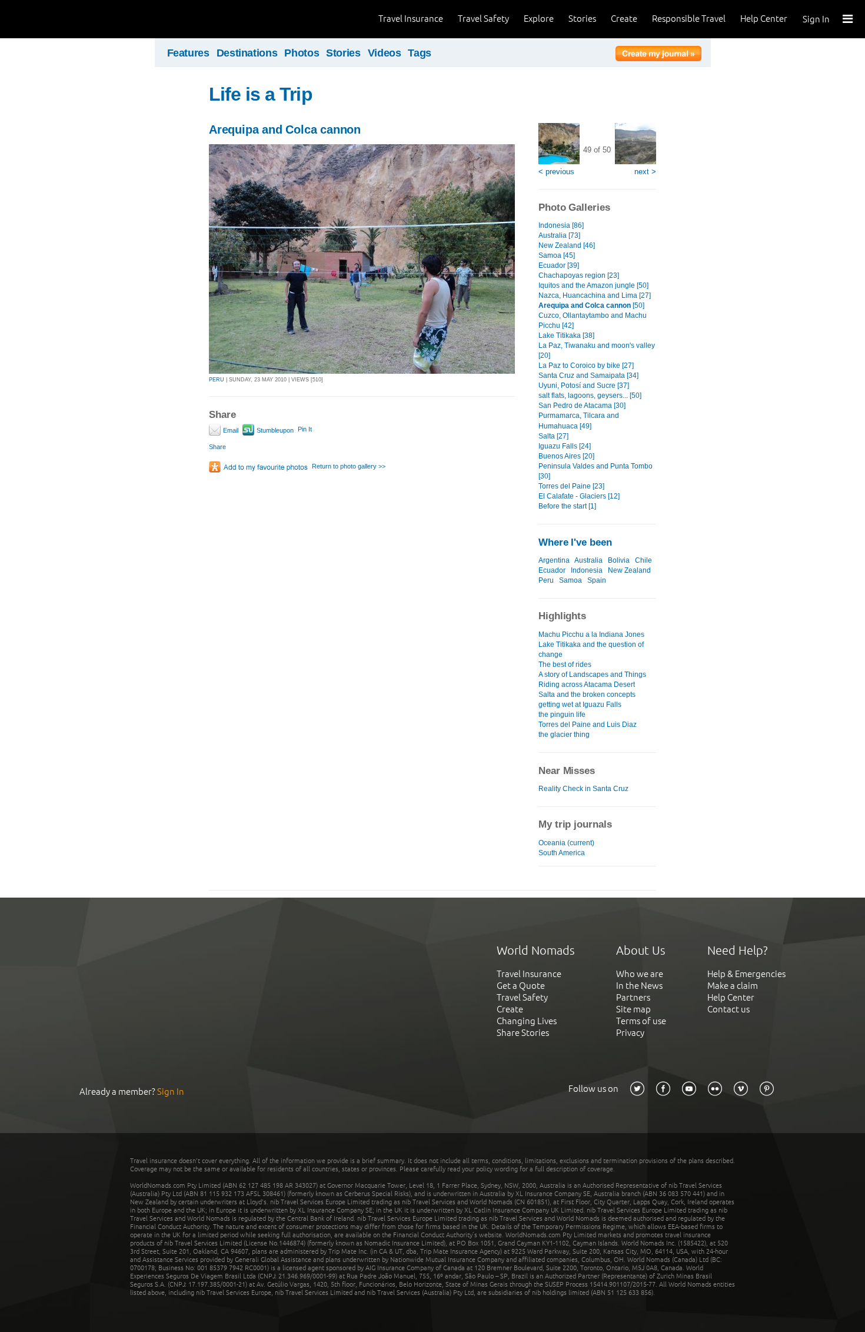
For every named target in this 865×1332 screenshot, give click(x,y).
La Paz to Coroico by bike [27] (586, 365)
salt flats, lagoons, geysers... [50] (589, 395)
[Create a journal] (658, 55)
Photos (301, 53)
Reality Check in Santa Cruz (583, 789)
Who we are (639, 974)
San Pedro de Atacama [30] (582, 405)
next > (645, 171)
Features (188, 53)
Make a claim (732, 986)
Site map (633, 1009)
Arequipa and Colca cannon (285, 129)
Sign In (816, 19)
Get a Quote (521, 986)
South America (561, 853)
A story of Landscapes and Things (592, 674)
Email (229, 430)
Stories (582, 19)
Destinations (247, 53)
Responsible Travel (689, 19)
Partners (633, 997)
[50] (591, 305)
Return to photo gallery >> (348, 466)
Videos (384, 53)
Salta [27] (553, 436)
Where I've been (575, 542)
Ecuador (551, 570)
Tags (419, 53)
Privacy (630, 1033)
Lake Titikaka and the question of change (591, 649)
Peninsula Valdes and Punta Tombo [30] (595, 471)
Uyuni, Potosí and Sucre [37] (583, 385)
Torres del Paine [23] (571, 486)
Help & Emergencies (746, 974)
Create (624, 19)
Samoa (570, 580)
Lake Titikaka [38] (566, 335)
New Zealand (629, 570)
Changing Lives (527, 1021)
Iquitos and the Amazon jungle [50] (593, 285)
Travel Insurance (410, 19)
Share (217, 446)
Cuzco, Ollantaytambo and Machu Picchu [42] (592, 320)
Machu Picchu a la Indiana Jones (591, 634)
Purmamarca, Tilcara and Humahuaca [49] (578, 420)
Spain (596, 580)
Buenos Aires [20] (566, 456)
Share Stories (523, 1033)
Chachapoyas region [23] (578, 275)
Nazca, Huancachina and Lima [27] (594, 295)
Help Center (763, 19)
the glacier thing (564, 734)
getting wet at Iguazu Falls (579, 704)
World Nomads (62, 19)
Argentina (554, 560)
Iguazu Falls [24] (564, 446)
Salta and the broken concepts (587, 694)
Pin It (305, 429)
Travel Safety (483, 19)
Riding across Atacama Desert (586, 684)
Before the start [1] (567, 506)
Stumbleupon (274, 430)
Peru (546, 580)
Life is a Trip (260, 94)
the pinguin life (561, 714)
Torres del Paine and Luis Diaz (587, 724)
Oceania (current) (566, 843)
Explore (539, 19)
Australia (588, 560)
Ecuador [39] (558, 265)
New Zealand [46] (566, 245)
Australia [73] (559, 235)
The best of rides (564, 664)
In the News (639, 986)
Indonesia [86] (561, 225)
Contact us (728, 1009)
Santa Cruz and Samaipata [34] (588, 375)
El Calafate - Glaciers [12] (579, 496)
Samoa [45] (556, 255)
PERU (216, 380)
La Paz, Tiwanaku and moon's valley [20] (596, 350)
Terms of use (641, 1021)
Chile (643, 560)
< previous (556, 171)
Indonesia (587, 570)
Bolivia (619, 560)
